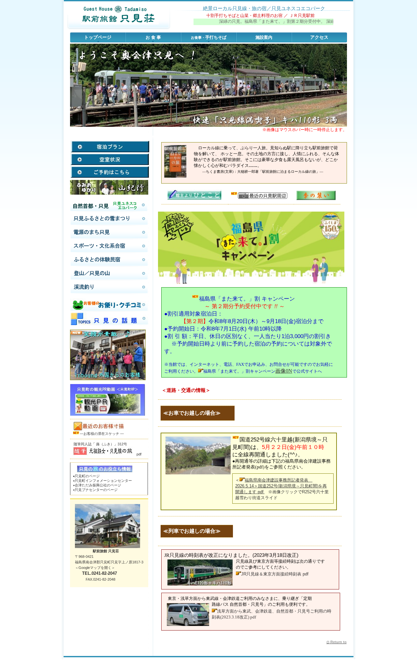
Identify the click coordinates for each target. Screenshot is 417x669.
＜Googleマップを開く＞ (95, 568)
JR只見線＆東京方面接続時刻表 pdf (275, 574)
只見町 (103, 481)
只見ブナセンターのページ (95, 490)
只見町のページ (87, 476)
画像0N (283, 371)
